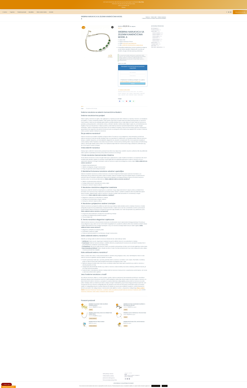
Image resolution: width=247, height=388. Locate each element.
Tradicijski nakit (137, 289)
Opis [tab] (82, 108)
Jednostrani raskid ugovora (109, 377)
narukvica (131, 93)
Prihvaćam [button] (165, 385)
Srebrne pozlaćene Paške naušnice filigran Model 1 (98, 304)
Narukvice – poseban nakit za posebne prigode (109, 289)
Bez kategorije (154, 28)
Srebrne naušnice (156, 34)
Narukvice (88, 289)
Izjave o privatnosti (135, 81)
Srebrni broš (155, 37)
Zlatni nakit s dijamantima (156, 47)
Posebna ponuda (155, 29)
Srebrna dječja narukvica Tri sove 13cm (134, 313)
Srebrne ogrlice (155, 36)
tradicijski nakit (104, 291)
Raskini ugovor (7, 384)
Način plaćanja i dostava (108, 373)
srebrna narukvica (136, 93)
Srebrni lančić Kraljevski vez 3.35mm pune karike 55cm (100, 313)
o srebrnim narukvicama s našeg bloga (132, 45)
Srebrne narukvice (126, 91)
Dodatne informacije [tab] (91, 108)
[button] (112, 27)
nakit (127, 93)
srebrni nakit (142, 93)
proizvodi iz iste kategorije (129, 43)
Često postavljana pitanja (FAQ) (110, 380)
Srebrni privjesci (156, 39)
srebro (97, 291)
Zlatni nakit (153, 45)
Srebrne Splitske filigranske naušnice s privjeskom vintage (134, 304)
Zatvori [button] (123, 7)
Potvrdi (132, 83)
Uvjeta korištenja (124, 81)
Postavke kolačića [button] (155, 385)
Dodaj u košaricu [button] (93, 318)
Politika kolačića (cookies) (108, 375)
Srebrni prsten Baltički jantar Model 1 (134, 321)
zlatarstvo (89, 291)
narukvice (111, 291)
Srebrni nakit (133, 91)
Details (91, 309)
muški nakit (123, 93)
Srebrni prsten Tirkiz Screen (96, 321)
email (125, 374)
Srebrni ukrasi (154, 42)
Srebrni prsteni (155, 40)
